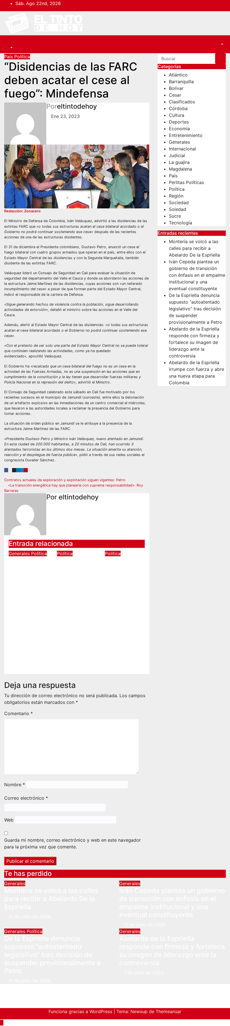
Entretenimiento (186, 135)
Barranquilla (181, 81)
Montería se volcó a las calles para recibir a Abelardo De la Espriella (194, 248)
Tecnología (180, 222)
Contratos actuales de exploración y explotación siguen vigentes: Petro (65, 480)
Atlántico (178, 75)
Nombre (14, 784)
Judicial (177, 155)
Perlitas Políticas (186, 182)
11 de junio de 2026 (29, 916)
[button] (8, 47)
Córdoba (178, 108)
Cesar (175, 95)
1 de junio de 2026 (144, 972)
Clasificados (182, 101)
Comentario (18, 713)
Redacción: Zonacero (22, 211)
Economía (179, 128)
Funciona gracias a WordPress (81, 1011)
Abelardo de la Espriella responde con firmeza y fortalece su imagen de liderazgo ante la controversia (194, 342)
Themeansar (168, 1011)
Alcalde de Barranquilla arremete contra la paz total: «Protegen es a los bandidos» (76, 589)
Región (176, 196)
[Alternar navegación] (13, 42)
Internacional (182, 149)
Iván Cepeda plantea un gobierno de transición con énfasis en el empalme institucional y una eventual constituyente (197, 275)
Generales (20, 553)
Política (22, 56)
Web (8, 820)
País (9, 56)
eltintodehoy (77, 106)
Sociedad (179, 202)
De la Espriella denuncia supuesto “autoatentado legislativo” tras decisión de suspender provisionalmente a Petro (36, 601)
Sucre (175, 216)
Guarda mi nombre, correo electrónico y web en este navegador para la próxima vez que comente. (72, 843)
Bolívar (176, 88)
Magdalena (180, 169)
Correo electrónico (26, 798)
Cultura (176, 115)
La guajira (179, 162)
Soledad (177, 209)
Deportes (179, 122)
